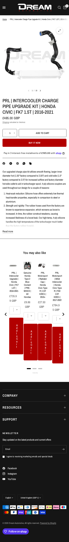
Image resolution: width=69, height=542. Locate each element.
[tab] (29, 368)
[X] (11, 163)
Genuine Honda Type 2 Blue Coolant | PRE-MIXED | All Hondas (27, 284)
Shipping (6, 122)
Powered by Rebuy (34, 372)
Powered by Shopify (48, 523)
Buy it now (35, 142)
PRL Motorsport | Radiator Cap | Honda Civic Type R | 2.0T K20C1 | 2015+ (43, 284)
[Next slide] (63, 314)
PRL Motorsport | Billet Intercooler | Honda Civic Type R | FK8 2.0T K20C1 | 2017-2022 (57, 286)
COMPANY (10, 395)
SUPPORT (10, 419)
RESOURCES (12, 407)
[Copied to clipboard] (31, 163)
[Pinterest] (18, 163)
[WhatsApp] (25, 163)
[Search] (59, 7)
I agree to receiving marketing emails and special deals (29, 456)
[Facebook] (5, 163)
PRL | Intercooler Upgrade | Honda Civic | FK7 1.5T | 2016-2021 (14, 281)
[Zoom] (59, 30)
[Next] (40, 91)
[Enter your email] (63, 449)
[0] (64, 7)
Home (5, 19)
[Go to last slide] (6, 314)
